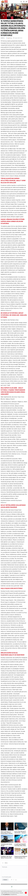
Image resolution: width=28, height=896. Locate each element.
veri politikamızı (6, 894)
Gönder (5, 879)
